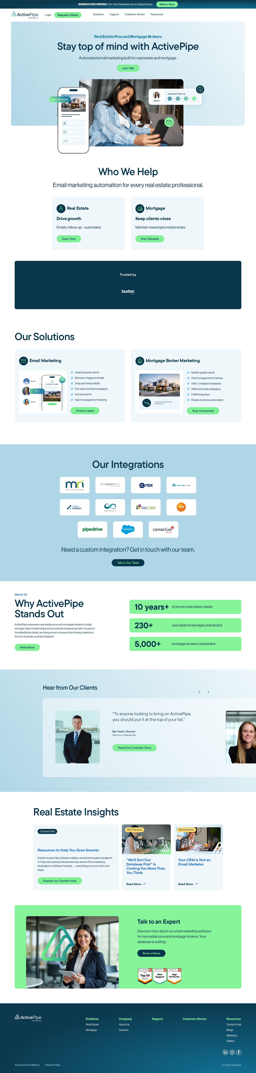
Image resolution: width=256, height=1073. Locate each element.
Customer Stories (135, 14)
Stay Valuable (150, 239)
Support (114, 14)
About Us (124, 1024)
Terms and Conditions (27, 1065)
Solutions (98, 14)
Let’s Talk (128, 68)
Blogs (230, 1030)
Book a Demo (151, 953)
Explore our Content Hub (59, 881)
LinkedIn (225, 1052)
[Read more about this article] (128, 4)
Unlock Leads (85, 410)
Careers (123, 1030)
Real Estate (92, 1024)
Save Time (69, 239)
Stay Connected (203, 411)
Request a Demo (67, 15)
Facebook (238, 1052)
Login (48, 14)
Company (125, 1019)
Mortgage (91, 1030)
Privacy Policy (52, 1065)
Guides (231, 1041)
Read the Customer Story (134, 747)
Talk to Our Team (128, 563)
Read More (27, 647)
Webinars (232, 1035)
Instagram (232, 1052)
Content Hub (234, 1024)
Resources (157, 14)
